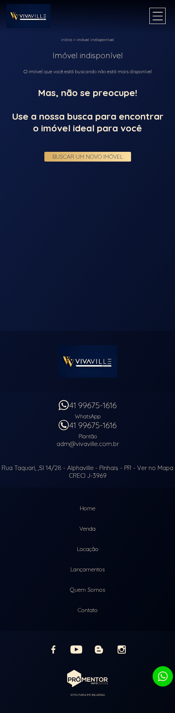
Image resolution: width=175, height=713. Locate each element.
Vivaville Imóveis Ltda (87, 361)
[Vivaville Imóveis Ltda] (39, 16)
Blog (99, 649)
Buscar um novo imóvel (87, 156)
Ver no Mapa (155, 468)
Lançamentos (87, 569)
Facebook (53, 649)
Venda (87, 528)
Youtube (76, 649)
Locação (87, 549)
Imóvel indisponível (95, 39)
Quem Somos (87, 589)
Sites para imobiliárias (87, 695)
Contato (88, 610)
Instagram (122, 649)
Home (87, 508)
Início (66, 39)
